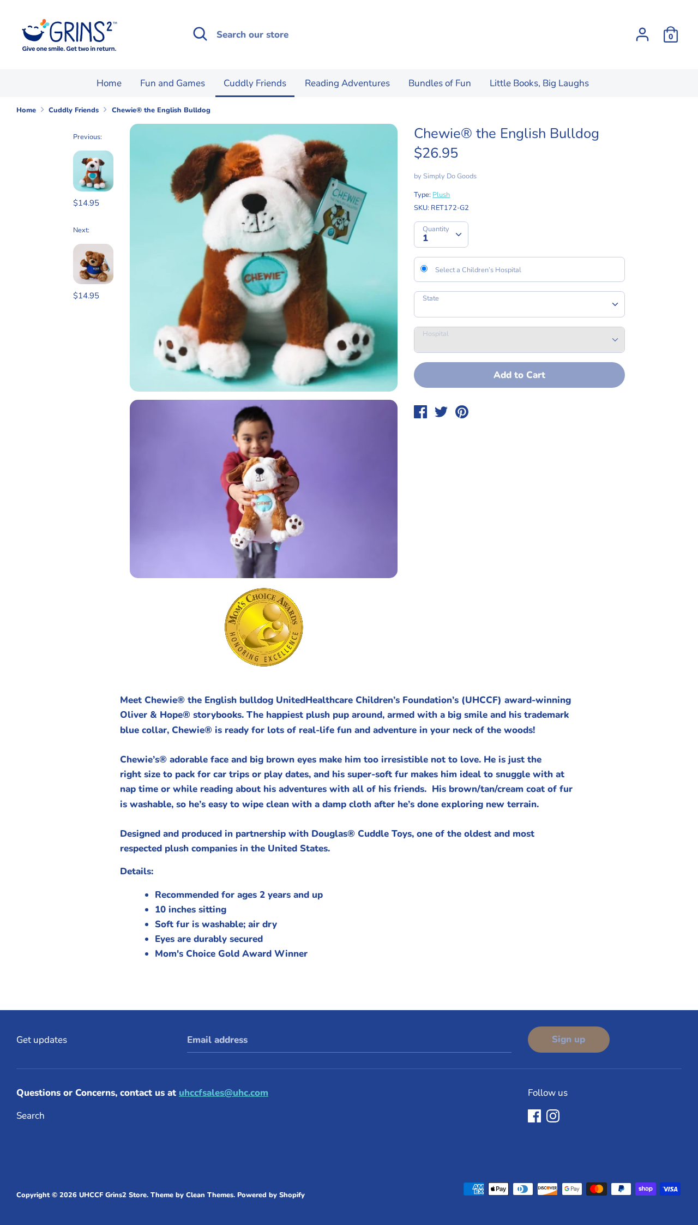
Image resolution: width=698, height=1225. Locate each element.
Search (30, 1115)
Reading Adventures (347, 83)
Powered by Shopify (271, 1195)
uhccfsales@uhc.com (223, 1092)
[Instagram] (554, 1116)
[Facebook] (535, 1116)
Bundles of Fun (439, 83)
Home (109, 83)
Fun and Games (172, 83)
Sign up (568, 1039)
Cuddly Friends (255, 83)
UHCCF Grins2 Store (113, 1195)
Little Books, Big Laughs (539, 83)
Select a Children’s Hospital (478, 270)
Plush (441, 195)
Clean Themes (209, 1195)
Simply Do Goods (450, 176)
